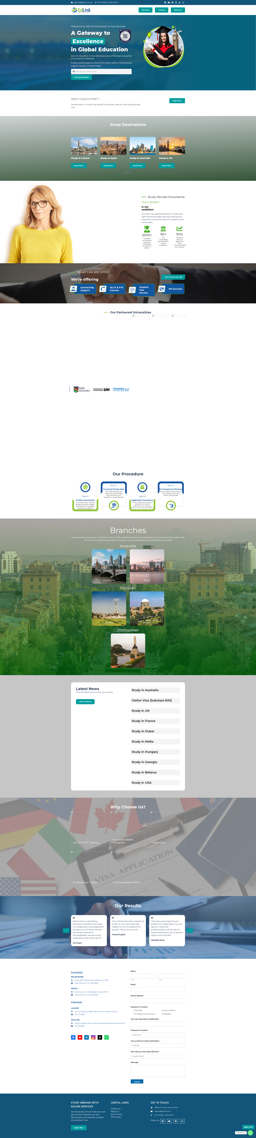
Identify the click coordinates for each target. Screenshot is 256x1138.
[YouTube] (169, 2)
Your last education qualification (145, 1019)
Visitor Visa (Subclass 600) (152, 700)
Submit (137, 1082)
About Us (115, 1111)
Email (134, 985)
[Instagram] (176, 2)
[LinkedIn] (172, 2)
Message (134, 1062)
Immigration (166, 1014)
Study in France (143, 721)
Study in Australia (145, 690)
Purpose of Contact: (140, 1030)
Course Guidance (169, 1010)
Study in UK (141, 711)
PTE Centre (116, 1117)
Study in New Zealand (142, 158)
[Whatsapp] (250, 1132)
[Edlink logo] (81, 10)
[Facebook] (165, 2)
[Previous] (66, 930)
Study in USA (107, 158)
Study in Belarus (80, 158)
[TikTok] (179, 2)
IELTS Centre (116, 1114)
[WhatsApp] (183, 2)
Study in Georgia (144, 762)
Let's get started (81, 77)
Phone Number (137, 996)
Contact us (115, 1109)
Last (160, 980)
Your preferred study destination (145, 1041)
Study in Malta (143, 741)
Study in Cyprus (168, 158)
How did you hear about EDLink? (145, 1052)
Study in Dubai (143, 731)
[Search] (73, 71)
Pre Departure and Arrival (144, 1014)
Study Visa (138, 1010)
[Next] (190, 930)
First (132, 980)
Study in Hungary (145, 752)
